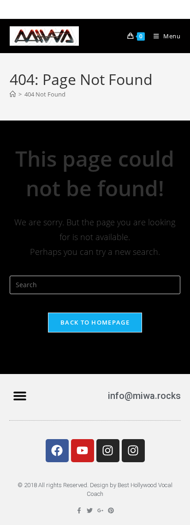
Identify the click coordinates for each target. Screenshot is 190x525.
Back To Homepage (95, 322)
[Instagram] (107, 450)
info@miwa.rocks (144, 395)
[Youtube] (82, 450)
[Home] (13, 94)
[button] (19, 396)
